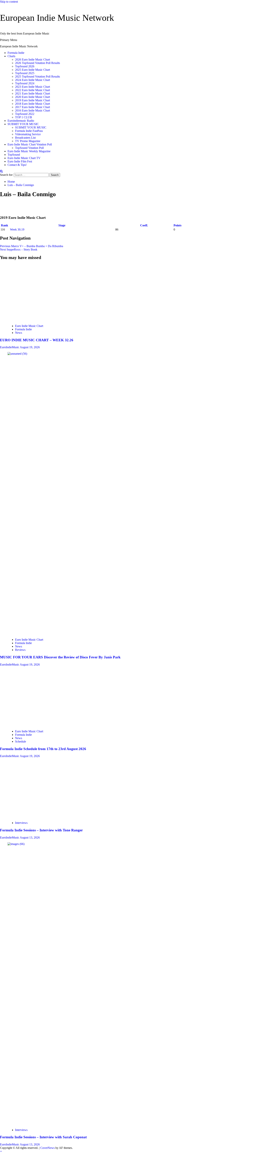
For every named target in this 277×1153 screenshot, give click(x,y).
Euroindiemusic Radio (21, 120)
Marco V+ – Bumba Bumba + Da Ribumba (31, 246)
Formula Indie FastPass (29, 130)
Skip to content (9, 1)
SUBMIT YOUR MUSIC (23, 124)
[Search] (1, 171)
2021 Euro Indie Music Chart (32, 93)
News (18, 332)
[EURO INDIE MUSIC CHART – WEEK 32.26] (19, 319)
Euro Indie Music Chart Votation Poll (30, 144)
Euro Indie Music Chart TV (24, 158)
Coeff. (144, 225)
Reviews (20, 649)
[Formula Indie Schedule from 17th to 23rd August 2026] (36, 724)
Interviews (21, 822)
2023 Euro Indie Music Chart (32, 86)
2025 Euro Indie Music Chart (32, 69)
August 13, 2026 (30, 837)
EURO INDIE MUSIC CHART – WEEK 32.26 (36, 340)
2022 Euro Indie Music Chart (32, 90)
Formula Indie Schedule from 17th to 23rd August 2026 (43, 749)
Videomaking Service (28, 134)
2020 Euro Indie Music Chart (32, 96)
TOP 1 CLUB (23, 117)
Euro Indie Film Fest (20, 161)
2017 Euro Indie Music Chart (32, 107)
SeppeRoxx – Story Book (18, 249)
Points (178, 225)
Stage (62, 225)
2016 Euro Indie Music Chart (32, 110)
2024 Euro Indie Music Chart (32, 79)
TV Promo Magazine (27, 141)
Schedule (20, 741)
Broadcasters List (25, 137)
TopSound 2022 (24, 113)
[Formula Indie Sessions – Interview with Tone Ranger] (35, 816)
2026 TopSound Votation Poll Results (37, 63)
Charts (11, 56)
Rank (5, 225)
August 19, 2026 (30, 347)
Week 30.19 (17, 229)
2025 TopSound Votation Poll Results (37, 76)
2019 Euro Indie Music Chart (32, 100)
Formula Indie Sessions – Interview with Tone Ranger (41, 830)
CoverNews (47, 1147)
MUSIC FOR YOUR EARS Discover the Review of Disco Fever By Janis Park (60, 657)
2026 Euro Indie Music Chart (32, 59)
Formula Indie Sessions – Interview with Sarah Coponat (43, 1137)
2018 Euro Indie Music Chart (32, 103)
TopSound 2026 (24, 66)
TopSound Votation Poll (29, 147)
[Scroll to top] (1, 1151)
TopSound (14, 154)
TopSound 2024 (24, 83)
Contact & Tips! (17, 164)
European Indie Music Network (57, 18)
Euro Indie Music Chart (29, 325)
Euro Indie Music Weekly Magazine (29, 151)
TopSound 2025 (24, 73)
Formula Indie (16, 52)
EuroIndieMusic (10, 347)
